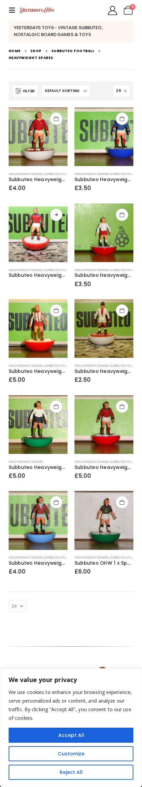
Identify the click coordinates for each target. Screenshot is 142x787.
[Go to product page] (38, 136)
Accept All (71, 735)
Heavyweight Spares (26, 174)
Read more (56, 215)
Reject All (71, 772)
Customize (71, 753)
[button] (14, 10)
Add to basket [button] (56, 119)
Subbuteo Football (60, 174)
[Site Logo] (37, 10)
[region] (71, 727)
